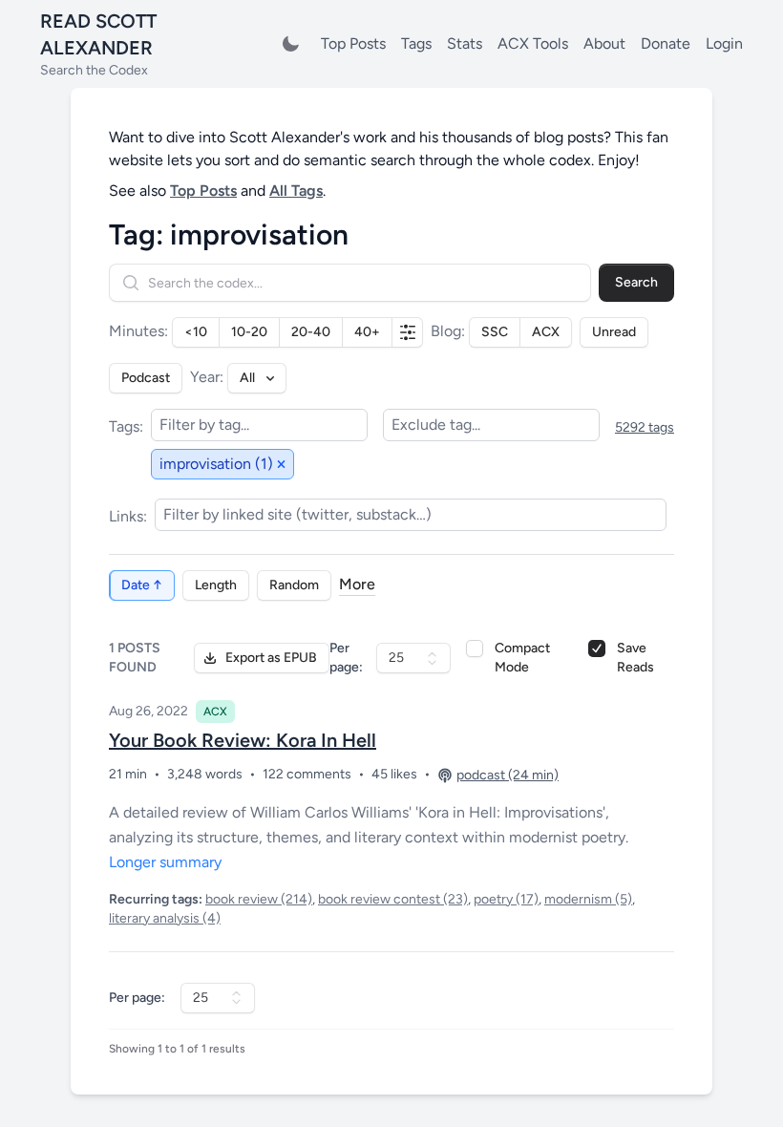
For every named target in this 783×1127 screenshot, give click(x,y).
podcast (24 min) (507, 775)
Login (724, 43)
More (357, 584)
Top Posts (353, 43)
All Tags (296, 190)
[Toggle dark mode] (290, 44)
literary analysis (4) (165, 918)
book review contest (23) (393, 899)
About (604, 43)
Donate (665, 43)
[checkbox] (474, 648)
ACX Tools (532, 43)
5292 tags (644, 427)
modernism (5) (588, 899)
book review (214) (258, 899)
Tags (416, 43)
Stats (464, 43)
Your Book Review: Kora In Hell (242, 740)
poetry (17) (506, 899)
